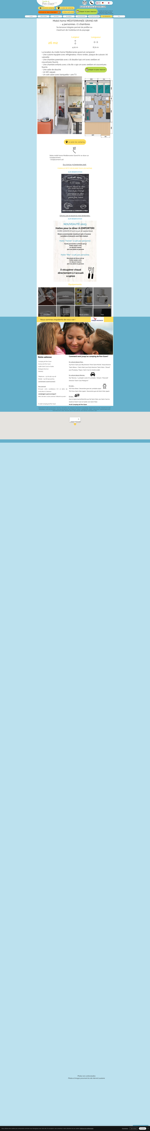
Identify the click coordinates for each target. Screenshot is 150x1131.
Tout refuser (134, 1128)
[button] (59, 105)
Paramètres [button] (125, 1128)
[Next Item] (109, 305)
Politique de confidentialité (86, 1128)
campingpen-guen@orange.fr (46, 381)
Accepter (142, 1128)
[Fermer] (148, 1128)
